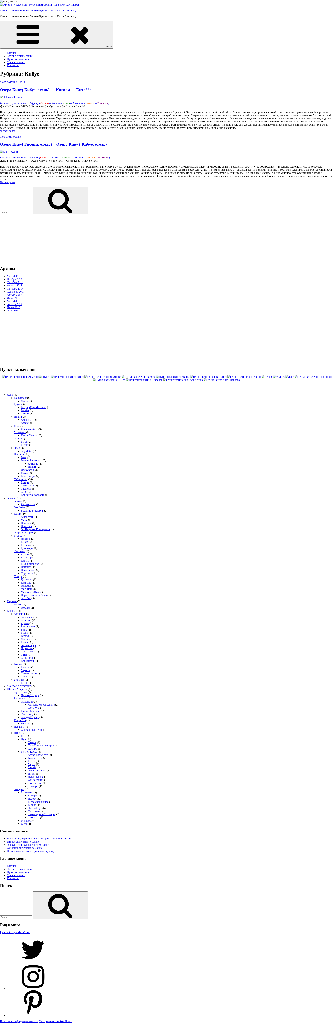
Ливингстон (28, 504)
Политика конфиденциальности (19, 1021)
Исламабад (27, 469)
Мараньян (27, 701)
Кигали (25, 545)
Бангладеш (20, 397)
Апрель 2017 (14, 304)
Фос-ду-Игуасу (30, 717)
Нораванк (27, 648)
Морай (32, 767)
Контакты (13, 65)
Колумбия (20, 720)
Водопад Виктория (32, 510)
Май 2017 (12, 301)
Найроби (26, 523)
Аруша (25, 554)
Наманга (26, 566)
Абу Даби (26, 451)
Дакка (24, 400)
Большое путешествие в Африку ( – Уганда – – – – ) (54, 103)
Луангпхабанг (29, 429)
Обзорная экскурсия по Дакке (24, 847)
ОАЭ (17, 447)
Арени (25, 623)
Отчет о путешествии (20, 55)
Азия (10, 394)
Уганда (18, 576)
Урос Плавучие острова (42, 745)
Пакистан (19, 454)
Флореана (33, 817)
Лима (24, 736)
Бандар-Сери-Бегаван (33, 407)
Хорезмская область (32, 494)
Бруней (18, 404)
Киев (24, 682)
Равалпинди (28, 476)
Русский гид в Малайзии (15, 932)
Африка (11, 498)
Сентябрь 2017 (15, 291)
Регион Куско (29, 751)
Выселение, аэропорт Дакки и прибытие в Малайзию (39, 838)
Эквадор (19, 789)
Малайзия (20, 432)
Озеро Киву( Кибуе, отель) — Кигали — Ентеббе (46, 90)
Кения (17, 513)
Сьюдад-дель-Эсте (31, 729)
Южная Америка (17, 689)
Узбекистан (20, 479)
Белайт (25, 410)
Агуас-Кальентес (38, 754)
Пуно (24, 739)
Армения (19, 613)
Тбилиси (26, 676)
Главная (11, 52)
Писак (31, 773)
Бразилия (19, 698)
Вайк (24, 629)
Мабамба (26, 585)
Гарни (24, 632)
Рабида (32, 804)
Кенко (31, 761)
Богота (25, 723)
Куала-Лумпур (29, 435)
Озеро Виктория (23, 532)
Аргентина (20, 692)
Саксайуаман (35, 779)
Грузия (18, 664)
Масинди (26, 588)
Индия (18, 416)
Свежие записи (16, 62)
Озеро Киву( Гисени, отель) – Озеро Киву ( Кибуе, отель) (53, 144)
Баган (24, 441)
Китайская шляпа (38, 801)
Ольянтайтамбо (37, 770)
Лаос (17, 426)
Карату (25, 560)
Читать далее (7, 130)
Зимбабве (19, 507)
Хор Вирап (27, 660)
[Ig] (33, 988)
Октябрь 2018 (15, 282)
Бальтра (32, 795)
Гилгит (32, 466)
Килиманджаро (30, 563)
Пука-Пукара (35, 776)
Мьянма (18, 438)
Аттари (25, 422)
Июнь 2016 (13, 307)
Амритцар (27, 419)
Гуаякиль (26, 820)
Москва (25, 607)
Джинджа (26, 579)
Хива (24, 491)
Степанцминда (30, 673)
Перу (17, 732)
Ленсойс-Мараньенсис (41, 704)
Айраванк (27, 617)
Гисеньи (26, 538)
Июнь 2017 (13, 297)
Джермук (26, 638)
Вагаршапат (28, 626)
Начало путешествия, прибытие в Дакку (31, 851)
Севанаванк (28, 651)
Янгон (25, 444)
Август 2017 (14, 294)
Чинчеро (33, 786)
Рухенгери (27, 548)
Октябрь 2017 (15, 288)
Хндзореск (27, 657)
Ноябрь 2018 (14, 279)
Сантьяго (33, 811)
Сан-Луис (33, 707)
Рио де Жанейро (30, 710)
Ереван (25, 642)
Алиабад (33, 463)
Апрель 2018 (14, 285)
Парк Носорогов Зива (34, 595)
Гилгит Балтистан (31, 460)
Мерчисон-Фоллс (31, 591)
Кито (24, 823)
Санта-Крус (35, 808)
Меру (24, 519)
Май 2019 (12, 276)
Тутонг (25, 413)
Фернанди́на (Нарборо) (41, 814)
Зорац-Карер (28, 645)
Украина (19, 679)
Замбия (18, 501)
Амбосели (27, 516)
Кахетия (26, 667)
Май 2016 (12, 310)
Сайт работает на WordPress (55, 1021)
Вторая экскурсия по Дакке (23, 841)
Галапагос (27, 792)
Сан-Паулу (27, 714)
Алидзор (26, 620)
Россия (18, 604)
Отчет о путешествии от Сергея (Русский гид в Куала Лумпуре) (38, 10)
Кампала (26, 582)
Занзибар (26, 557)
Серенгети (27, 573)
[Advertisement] (104, 238)
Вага (23, 457)
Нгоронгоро (28, 570)
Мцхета (25, 670)
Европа (11, 610)
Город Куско (35, 757)
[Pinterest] (33, 1015)
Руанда (18, 535)
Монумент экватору (19, 685)
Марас (31, 764)
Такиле (32, 742)
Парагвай (19, 726)
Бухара (25, 482)
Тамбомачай (35, 783)
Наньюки (26, 526)
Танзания (19, 551)
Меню (109, 46)
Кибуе (24, 541)
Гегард (25, 635)
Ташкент (26, 488)
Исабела (33, 798)
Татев (24, 654)
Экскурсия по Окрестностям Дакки (28, 844)
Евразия (12, 601)
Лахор (24, 472)
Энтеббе (26, 598)
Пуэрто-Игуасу (30, 695)
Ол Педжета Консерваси (35, 529)
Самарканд (27, 485)
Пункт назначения (18, 59)
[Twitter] (33, 961)
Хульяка (32, 748)
